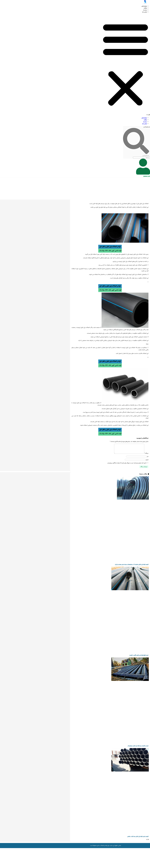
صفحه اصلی (144, 6)
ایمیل (147, 460)
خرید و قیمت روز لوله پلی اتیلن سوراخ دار (138, 746)
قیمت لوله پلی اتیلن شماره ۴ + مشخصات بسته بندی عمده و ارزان (131, 564)
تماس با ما (144, 12)
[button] (125, 65)
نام (147, 457)
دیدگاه (146, 453)
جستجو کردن (146, 127)
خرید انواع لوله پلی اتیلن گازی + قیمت (138, 655)
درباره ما (145, 10)
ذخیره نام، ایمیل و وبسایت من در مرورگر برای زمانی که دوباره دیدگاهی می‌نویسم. (127, 463)
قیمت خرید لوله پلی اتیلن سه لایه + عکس (137, 836)
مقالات (145, 8)
